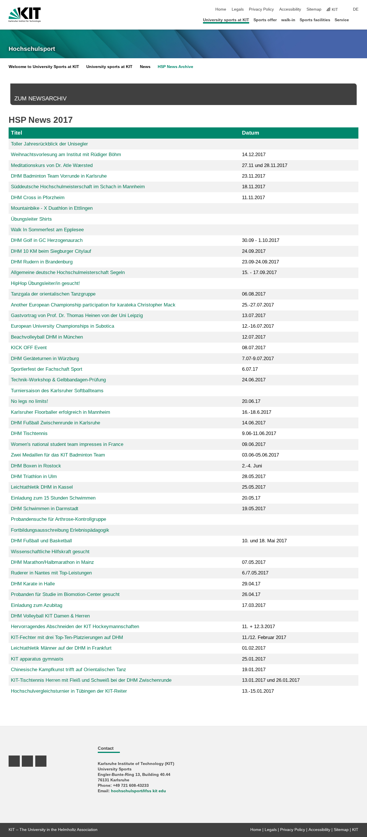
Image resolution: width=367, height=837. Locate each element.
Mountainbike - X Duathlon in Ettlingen (52, 208)
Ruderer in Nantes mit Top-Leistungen (51, 573)
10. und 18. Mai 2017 (264, 540)
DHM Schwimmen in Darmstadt (44, 508)
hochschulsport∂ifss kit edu (138, 791)
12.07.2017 (254, 337)
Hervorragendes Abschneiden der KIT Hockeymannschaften (75, 626)
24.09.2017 (254, 251)
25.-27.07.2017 (258, 305)
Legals (238, 9)
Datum (250, 133)
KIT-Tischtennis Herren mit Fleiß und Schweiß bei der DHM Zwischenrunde (91, 680)
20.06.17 (251, 401)
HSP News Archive (175, 67)
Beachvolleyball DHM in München (47, 337)
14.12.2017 (254, 154)
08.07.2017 (254, 347)
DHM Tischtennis (29, 433)
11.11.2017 (253, 197)
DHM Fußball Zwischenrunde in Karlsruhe (55, 423)
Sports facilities (315, 20)
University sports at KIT (226, 20)
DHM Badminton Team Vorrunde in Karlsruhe (59, 176)
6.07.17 (250, 369)
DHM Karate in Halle (33, 584)
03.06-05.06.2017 (260, 455)
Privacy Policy (261, 9)
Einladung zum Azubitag (36, 605)
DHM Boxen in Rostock (36, 466)
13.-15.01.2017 (258, 691)
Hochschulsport (32, 48)
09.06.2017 (254, 444)
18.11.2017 (253, 186)
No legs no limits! (29, 401)
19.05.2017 (254, 508)
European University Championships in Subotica (62, 326)
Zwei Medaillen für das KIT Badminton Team (58, 455)
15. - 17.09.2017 (259, 272)
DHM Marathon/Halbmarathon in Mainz (52, 562)
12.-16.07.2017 (258, 326)
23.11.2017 (253, 176)
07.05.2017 (254, 562)
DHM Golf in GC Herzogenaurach (47, 240)
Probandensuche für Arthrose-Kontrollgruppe (58, 519)
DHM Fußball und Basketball (41, 540)
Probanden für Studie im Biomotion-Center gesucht (65, 594)
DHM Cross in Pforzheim (38, 197)
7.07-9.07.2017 (258, 358)
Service (342, 20)
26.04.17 (251, 594)
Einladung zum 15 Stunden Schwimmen (53, 498)
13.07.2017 (254, 315)
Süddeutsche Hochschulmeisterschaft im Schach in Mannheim (78, 186)
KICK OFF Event (29, 347)
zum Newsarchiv (40, 98)
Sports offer (265, 20)
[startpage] (356, 19)
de (355, 9)
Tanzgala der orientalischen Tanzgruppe (53, 294)
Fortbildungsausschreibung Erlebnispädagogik (60, 530)
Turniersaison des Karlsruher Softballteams (57, 390)
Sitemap (314, 9)
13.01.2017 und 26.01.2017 (271, 680)
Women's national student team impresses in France (67, 444)
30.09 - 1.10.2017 (260, 240)
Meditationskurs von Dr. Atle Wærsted (52, 165)
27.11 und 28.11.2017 (264, 165)
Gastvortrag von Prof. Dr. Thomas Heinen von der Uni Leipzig (77, 315)
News (145, 67)
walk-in (288, 20)
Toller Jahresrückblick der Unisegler (49, 144)
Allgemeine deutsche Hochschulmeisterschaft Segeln (68, 272)
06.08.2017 (254, 294)
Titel (16, 133)
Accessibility (290, 9)
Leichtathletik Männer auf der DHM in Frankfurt (61, 648)
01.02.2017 (254, 648)
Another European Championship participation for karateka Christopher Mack (93, 305)
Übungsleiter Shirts (31, 219)
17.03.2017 (254, 605)
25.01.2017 (254, 659)
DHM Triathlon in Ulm (34, 476)
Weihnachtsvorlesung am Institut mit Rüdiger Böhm (66, 154)
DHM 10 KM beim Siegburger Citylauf (51, 251)
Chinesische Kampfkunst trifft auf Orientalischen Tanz (68, 669)
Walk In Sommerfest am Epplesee (47, 229)
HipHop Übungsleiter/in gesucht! (45, 283)
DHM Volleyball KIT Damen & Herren (50, 616)
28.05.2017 (254, 476)
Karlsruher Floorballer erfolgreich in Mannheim (60, 412)
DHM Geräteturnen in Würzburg (45, 358)
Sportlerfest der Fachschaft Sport (46, 369)
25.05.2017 (254, 487)
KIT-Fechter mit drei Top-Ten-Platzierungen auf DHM (67, 637)
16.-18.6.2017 (256, 412)
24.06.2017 (254, 379)
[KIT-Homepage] (25, 14)
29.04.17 (251, 584)
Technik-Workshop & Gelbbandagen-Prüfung (58, 379)
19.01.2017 (254, 669)
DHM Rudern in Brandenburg (42, 262)
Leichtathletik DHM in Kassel (42, 487)
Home (220, 9)
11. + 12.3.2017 (258, 626)
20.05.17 (251, 498)
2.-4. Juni (252, 466)
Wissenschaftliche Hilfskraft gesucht (50, 551)
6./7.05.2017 (255, 573)
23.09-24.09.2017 (260, 262)
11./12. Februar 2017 (264, 637)
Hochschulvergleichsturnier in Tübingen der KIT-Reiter (69, 691)
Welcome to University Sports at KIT (44, 67)
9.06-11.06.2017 (259, 433)
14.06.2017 (254, 423)
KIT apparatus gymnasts (37, 659)
